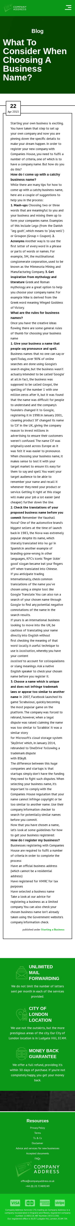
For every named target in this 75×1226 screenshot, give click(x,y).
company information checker (31, 809)
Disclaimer (37, 1143)
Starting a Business (52, 929)
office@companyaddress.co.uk (37, 1181)
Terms (37, 1133)
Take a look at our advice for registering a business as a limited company (34, 901)
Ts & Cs (37, 1138)
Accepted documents (37, 1153)
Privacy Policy (37, 1127)
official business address (40, 866)
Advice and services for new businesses (37, 1148)
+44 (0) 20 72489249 (38, 1186)
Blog (37, 31)
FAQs (37, 1158)
